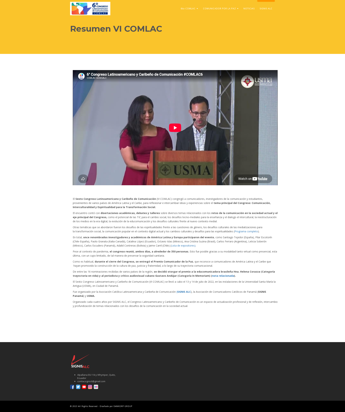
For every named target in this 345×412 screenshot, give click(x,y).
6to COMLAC (188, 8)
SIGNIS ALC (266, 8)
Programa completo (246, 231)
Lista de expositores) (183, 245)
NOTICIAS (249, 8)
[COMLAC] (90, 4)
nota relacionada (223, 275)
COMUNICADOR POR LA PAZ (220, 8)
